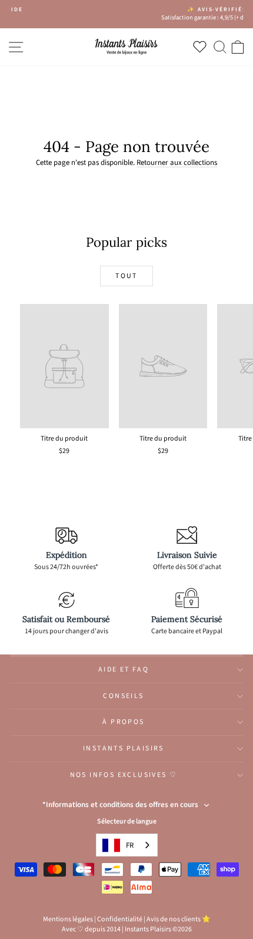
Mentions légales (68, 919)
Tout (126, 276)
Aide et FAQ (123, 669)
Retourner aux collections (177, 162)
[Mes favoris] (202, 46)
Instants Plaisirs (123, 748)
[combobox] (127, 845)
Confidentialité (119, 919)
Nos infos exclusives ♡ (124, 775)
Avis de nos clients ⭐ (179, 919)
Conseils (123, 696)
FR (130, 845)
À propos (123, 722)
